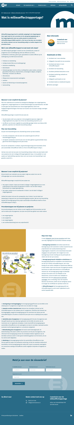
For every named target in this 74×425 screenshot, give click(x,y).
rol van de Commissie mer (31, 36)
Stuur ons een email (62, 41)
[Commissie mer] (4, 5)
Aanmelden (18, 383)
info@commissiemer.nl (34, 402)
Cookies (21, 415)
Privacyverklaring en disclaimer (9, 415)
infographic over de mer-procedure (55, 238)
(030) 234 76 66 (62, 43)
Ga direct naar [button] (6, 397)
